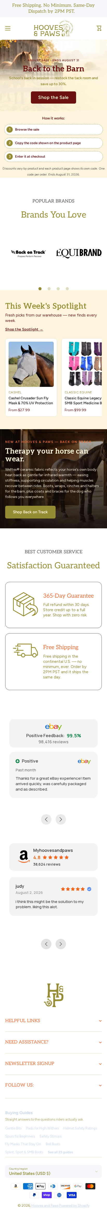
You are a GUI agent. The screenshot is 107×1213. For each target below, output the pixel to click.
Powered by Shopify (74, 1205)
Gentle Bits (13, 1128)
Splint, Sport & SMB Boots (24, 1152)
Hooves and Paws (44, 1205)
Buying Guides (18, 1112)
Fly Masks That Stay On (23, 1144)
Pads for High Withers (42, 1128)
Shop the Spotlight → (24, 329)
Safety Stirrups (50, 1136)
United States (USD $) (29, 1173)
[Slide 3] (58, 288)
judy (20, 886)
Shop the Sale (53, 97)
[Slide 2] (49, 288)
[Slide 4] (67, 288)
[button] (99, 28)
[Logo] (53, 28)
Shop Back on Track (30, 512)
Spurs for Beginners (20, 1136)
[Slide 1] (40, 288)
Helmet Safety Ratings (80, 1128)
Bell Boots (53, 1144)
